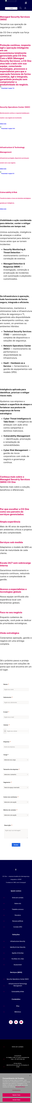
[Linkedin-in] (16, 1022)
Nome (5, 684)
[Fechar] (30, 1075)
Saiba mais (3, 123)
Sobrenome (7, 697)
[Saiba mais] (16, 88)
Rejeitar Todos (16, 1095)
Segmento (6, 782)
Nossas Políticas (20, 1086)
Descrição (7, 825)
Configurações (16, 1090)
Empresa (6, 742)
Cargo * (6, 755)
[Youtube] (21, 1022)
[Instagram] (11, 1022)
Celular (5, 725)
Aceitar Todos (16, 1099)
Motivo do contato (9, 810)
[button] (25, 3)
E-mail (5, 712)
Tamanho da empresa (10, 769)
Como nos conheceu (10, 797)
